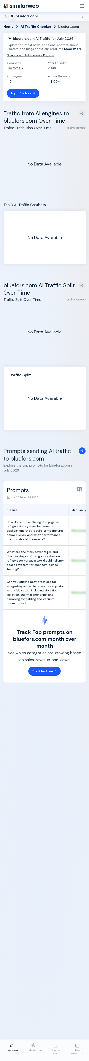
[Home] (21, 6)
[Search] (44, 16)
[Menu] (82, 6)
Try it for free (21, 93)
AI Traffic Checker (36, 26)
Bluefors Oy (15, 68)
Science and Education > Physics (30, 55)
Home (8, 26)
